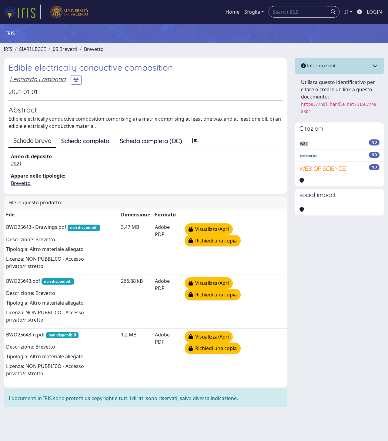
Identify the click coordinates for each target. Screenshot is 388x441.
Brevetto (94, 49)
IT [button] (346, 11)
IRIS (8, 49)
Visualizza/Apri (211, 229)
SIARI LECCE (32, 49)
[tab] (195, 141)
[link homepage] (22, 12)
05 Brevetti (65, 49)
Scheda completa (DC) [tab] (151, 141)
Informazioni (320, 65)
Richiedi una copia (215, 240)
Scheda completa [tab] (85, 141)
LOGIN (374, 11)
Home (232, 11)
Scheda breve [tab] (32, 140)
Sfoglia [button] (252, 11)
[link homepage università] (69, 12)
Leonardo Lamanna (37, 79)
